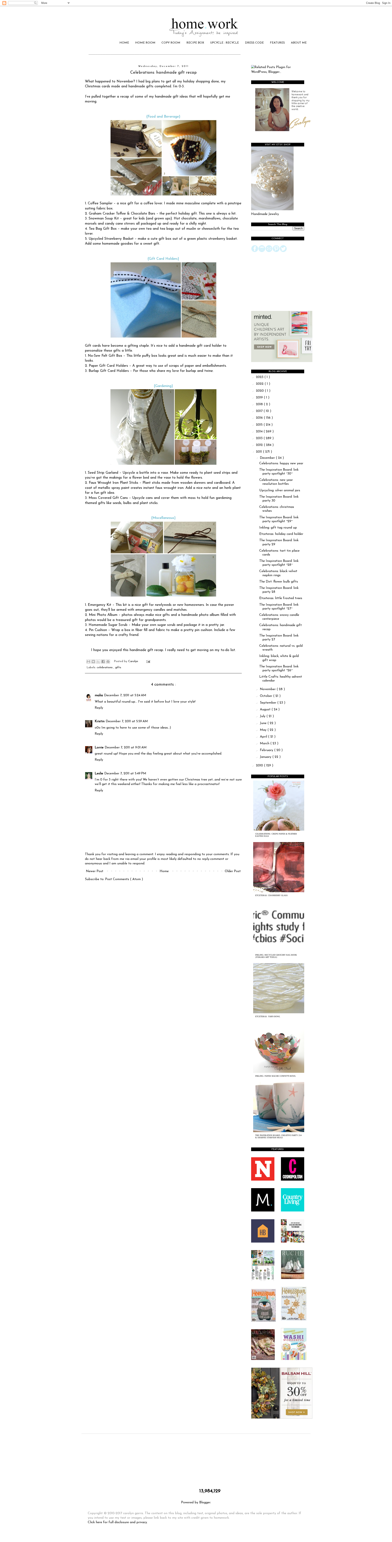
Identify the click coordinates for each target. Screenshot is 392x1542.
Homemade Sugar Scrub (108, 625)
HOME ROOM (145, 42)
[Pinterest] (276, 251)
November (268, 689)
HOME (124, 42)
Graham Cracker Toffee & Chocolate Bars (122, 213)
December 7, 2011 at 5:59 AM (127, 721)
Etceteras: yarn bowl (267, 1016)
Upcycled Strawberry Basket (111, 239)
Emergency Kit (99, 605)
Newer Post (94, 871)
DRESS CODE (254, 42)
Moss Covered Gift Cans (108, 498)
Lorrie (99, 747)
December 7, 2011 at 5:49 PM (125, 773)
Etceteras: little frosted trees (280, 598)
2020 (260, 391)
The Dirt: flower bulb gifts (278, 581)
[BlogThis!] (93, 661)
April (264, 736)
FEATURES (277, 42)
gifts (118, 667)
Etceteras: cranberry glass (271, 895)
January (266, 757)
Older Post (233, 871)
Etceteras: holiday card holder (281, 534)
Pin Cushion (98, 630)
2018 (260, 404)
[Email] (269, 251)
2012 (260, 445)
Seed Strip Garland (103, 473)
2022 (260, 384)
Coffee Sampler (100, 203)
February (267, 750)
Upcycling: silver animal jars (279, 490)
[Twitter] (283, 251)
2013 (260, 438)
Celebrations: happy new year (281, 463)
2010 (260, 765)
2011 (259, 451)
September (268, 702)
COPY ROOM (170, 42)
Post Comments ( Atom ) (124, 879)
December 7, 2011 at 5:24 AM (125, 695)
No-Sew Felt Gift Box (105, 356)
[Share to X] (98, 661)
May (263, 730)
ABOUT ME (299, 42)
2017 (260, 411)
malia (99, 695)
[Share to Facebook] (103, 661)
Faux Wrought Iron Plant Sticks (113, 483)
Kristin (100, 721)
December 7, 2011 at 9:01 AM (126, 747)
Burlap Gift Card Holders (109, 371)
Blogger (204, 1502)
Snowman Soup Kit (104, 218)
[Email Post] (147, 661)
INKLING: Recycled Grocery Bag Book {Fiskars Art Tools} (276, 956)
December (268, 458)
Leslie (99, 773)
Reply (99, 708)
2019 (260, 397)
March (265, 743)
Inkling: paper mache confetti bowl (275, 1076)
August (266, 709)
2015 (260, 424)
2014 (260, 431)
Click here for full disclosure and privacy (117, 1522)
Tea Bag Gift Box (103, 229)
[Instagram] (261, 251)
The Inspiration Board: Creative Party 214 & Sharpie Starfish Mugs (278, 1136)
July (263, 716)
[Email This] (88, 661)
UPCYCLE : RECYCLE (224, 42)
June (263, 723)
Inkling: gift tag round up (278, 527)
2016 (260, 418)
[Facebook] (254, 251)
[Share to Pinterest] (108, 661)
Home (164, 871)
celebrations (105, 667)
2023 (260, 377)
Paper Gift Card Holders (108, 366)
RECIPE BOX (195, 42)
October (266, 696)
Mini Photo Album (103, 615)
